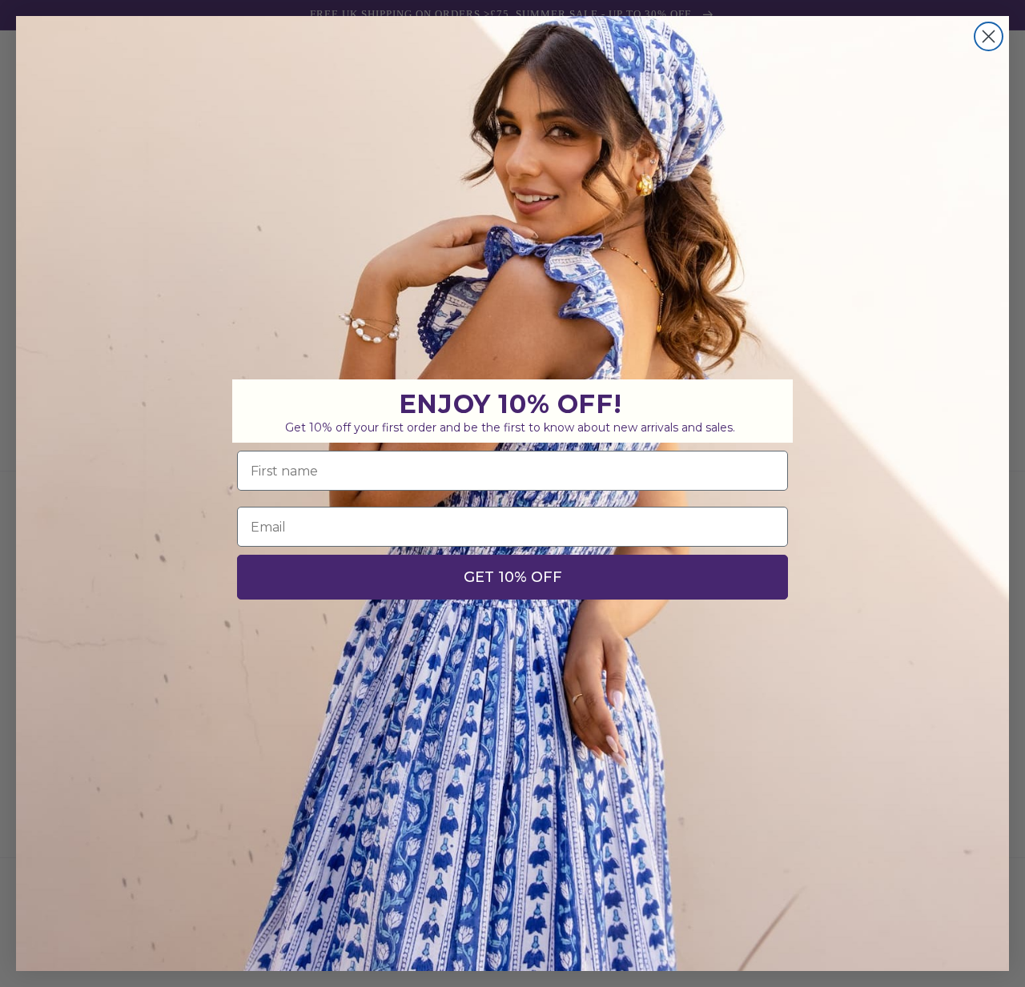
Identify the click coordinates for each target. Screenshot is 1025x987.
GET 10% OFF (513, 577)
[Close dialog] (989, 36)
